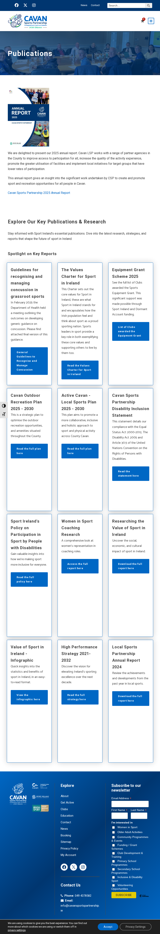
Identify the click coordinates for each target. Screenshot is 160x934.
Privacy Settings (136, 926)
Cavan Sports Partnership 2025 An (31, 193)
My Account (68, 855)
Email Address (121, 798)
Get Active (67, 802)
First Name (119, 810)
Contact (95, 5)
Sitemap (66, 842)
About (64, 796)
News (84, 5)
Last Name (139, 810)
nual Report (62, 193)
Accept (108, 926)
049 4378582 (83, 895)
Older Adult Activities (129, 832)
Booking (66, 835)
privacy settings (17, 930)
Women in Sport (127, 827)
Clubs (64, 809)
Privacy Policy (69, 848)
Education (67, 815)
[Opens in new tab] (17, 5)
